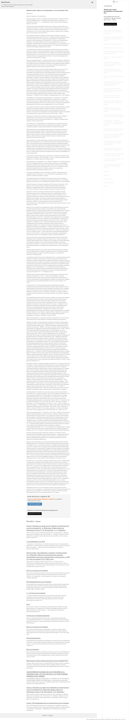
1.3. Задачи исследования (35, 593)
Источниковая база (33, 638)
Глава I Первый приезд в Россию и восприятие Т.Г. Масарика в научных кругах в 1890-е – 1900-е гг (112, 18)
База (28, 604)
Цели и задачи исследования (37, 570)
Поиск (115, 1)
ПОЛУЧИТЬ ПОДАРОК (35, 504)
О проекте (44, 715)
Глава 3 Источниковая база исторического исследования (47, 703)
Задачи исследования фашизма (37, 615)
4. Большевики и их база (35, 541)
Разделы (50, 715)
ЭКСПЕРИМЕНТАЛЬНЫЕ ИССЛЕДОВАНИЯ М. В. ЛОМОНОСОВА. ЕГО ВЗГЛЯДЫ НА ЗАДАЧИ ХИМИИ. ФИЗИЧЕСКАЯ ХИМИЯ (47, 674)
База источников (32, 649)
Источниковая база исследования (38, 582)
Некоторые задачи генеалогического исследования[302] (47, 660)
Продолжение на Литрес (110, 24)
